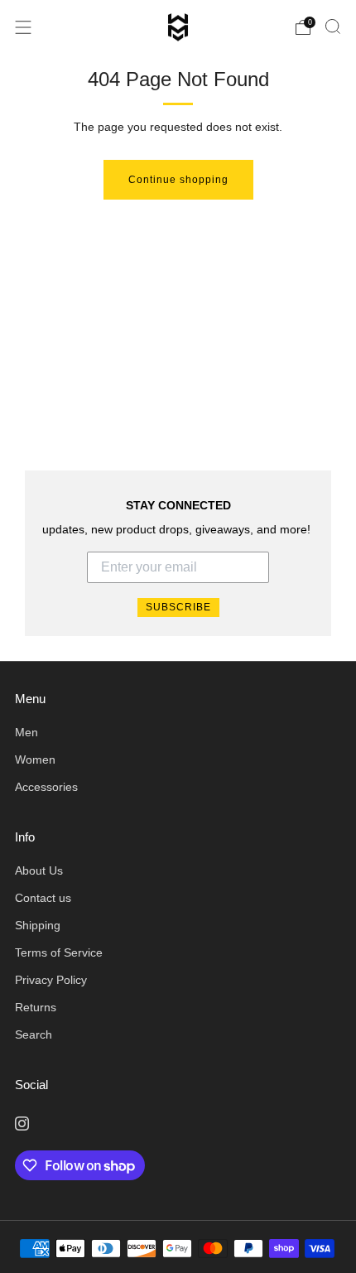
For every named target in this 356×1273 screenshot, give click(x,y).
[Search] (333, 26)
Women (35, 760)
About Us (39, 871)
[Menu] (23, 27)
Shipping (37, 925)
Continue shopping (178, 180)
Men (26, 732)
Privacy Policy (51, 980)
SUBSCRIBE (178, 607)
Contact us (43, 898)
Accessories (46, 787)
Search (33, 1035)
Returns (35, 1007)
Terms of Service (59, 953)
